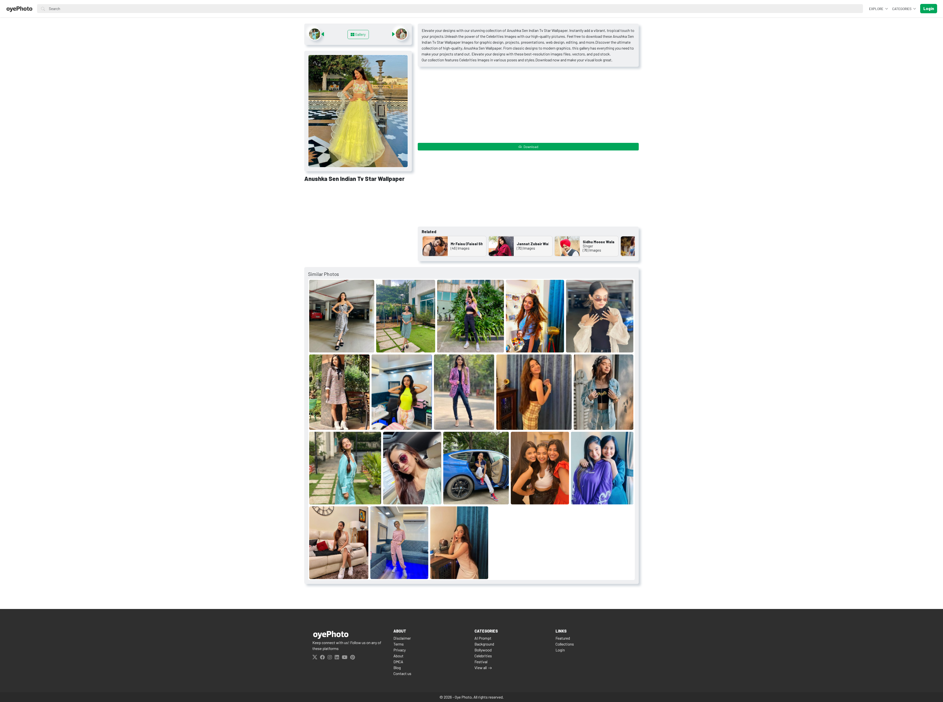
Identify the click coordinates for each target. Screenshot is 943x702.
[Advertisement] (358, 222)
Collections (564, 644)
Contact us (402, 673)
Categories (902, 9)
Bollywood (483, 650)
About (398, 655)
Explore (876, 9)
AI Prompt (482, 638)
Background (484, 644)
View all (480, 667)
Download (530, 147)
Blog (397, 667)
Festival (480, 661)
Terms (398, 644)
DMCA (398, 661)
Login (560, 650)
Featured (562, 638)
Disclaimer (402, 638)
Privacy (399, 650)
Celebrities (483, 655)
